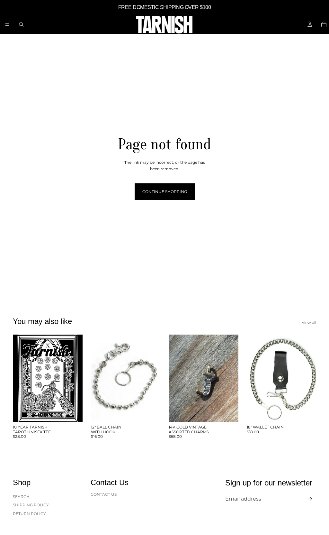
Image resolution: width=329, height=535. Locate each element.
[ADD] (150, 412)
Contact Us (104, 494)
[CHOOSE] (72, 412)
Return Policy (29, 513)
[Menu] (7, 24)
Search (21, 496)
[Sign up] (309, 499)
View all (309, 322)
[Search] (21, 24)
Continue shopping (164, 191)
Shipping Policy (31, 505)
